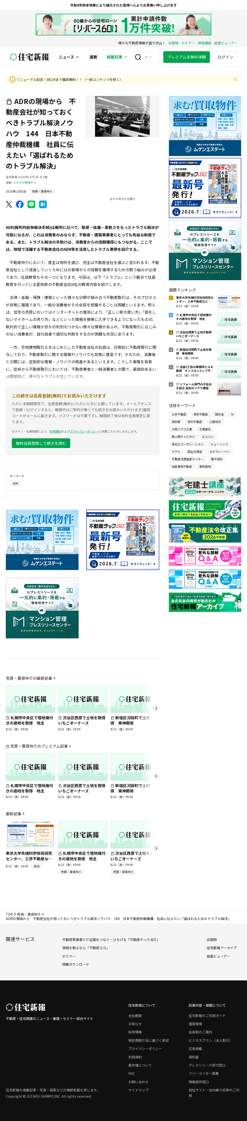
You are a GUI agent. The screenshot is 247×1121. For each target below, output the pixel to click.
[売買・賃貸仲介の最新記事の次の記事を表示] (156, 708)
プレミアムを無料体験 (186, 57)
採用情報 (135, 1032)
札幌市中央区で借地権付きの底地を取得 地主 (29, 720)
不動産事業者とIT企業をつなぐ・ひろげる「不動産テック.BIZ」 (111, 939)
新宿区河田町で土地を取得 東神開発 (134, 720)
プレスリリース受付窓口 (207, 1065)
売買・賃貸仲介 (29, 914)
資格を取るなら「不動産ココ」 (86, 947)
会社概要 (135, 1015)
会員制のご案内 (200, 1032)
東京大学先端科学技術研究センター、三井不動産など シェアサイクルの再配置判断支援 (29, 861)
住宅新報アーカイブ (222, 947)
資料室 (194, 1057)
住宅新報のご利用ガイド (207, 1015)
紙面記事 (114, 57)
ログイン (225, 57)
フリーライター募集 (204, 1073)
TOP (9, 914)
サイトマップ (138, 1090)
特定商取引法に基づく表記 (148, 1040)
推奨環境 (195, 1023)
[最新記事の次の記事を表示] (156, 848)
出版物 (173, 43)
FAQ (131, 1073)
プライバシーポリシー (84, 431)
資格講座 (204, 43)
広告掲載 (195, 1048)
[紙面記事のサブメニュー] (125, 57)
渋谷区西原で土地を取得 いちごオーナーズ (83, 720)
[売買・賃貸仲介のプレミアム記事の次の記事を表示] (156, 776)
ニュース (66, 57)
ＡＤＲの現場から (24, 182)
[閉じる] (235, 79)
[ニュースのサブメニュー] (77, 57)
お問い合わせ (138, 1081)
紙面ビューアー (225, 43)
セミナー (188, 43)
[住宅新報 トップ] (29, 57)
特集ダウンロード (75, 964)
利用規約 (55, 431)
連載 (93, 57)
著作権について (140, 1065)
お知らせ (135, 1023)
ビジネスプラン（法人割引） (211, 1040)
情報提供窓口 (199, 1081)
